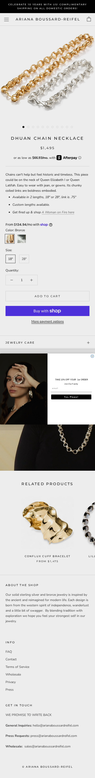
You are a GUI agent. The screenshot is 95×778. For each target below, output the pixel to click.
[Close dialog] (92, 356)
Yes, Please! (71, 397)
